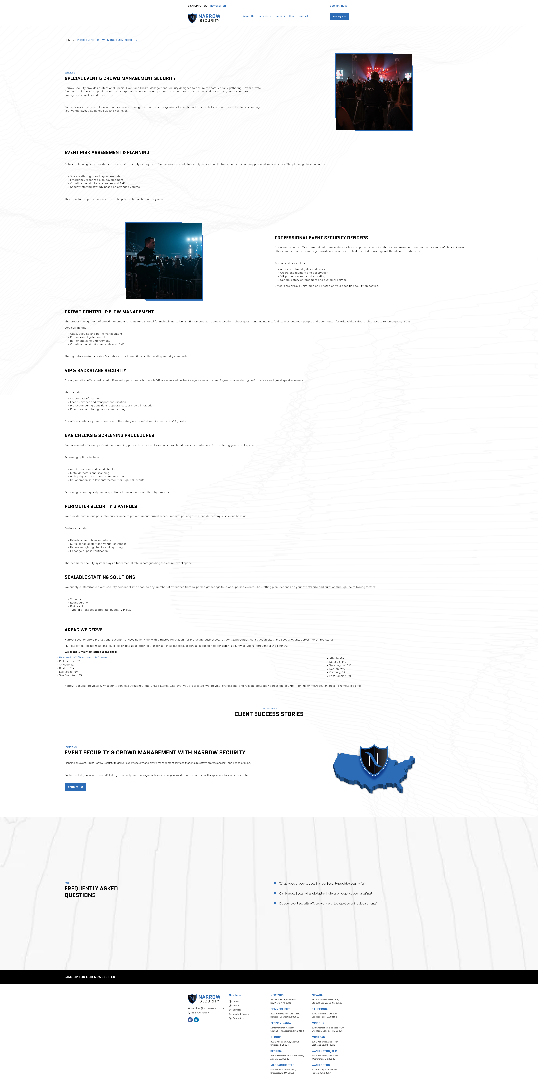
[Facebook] (190, 1019)
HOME (68, 40)
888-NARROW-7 (340, 6)
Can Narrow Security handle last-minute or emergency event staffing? (325, 893)
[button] (374, 883)
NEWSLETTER (218, 6)
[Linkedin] (196, 1019)
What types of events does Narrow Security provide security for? (322, 883)
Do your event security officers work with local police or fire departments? (328, 903)
